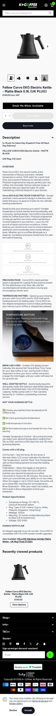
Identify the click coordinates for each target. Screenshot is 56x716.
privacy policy (16, 703)
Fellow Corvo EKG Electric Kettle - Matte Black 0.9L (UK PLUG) (18, 594)
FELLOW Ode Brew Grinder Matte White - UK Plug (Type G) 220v (26, 540)
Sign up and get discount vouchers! (20, 648)
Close (28, 617)
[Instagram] (3, 644)
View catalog (4, 5)
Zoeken (50, 13)
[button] (47, 46)
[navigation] (11, 78)
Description (11, 137)
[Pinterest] (10, 644)
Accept (28, 710)
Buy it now (28, 125)
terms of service (40, 701)
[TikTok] (37, 644)
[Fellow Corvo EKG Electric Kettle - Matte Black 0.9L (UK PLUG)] (18, 572)
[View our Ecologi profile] (26, 674)
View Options (19, 604)
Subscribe (50, 654)
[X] (31, 644)
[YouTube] (17, 644)
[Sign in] (46, 5)
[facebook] (24, 644)
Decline (13, 710)
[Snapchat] (44, 644)
